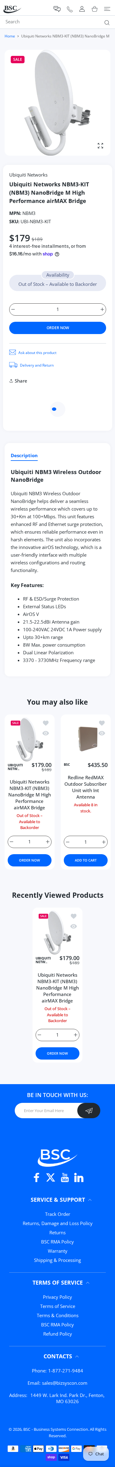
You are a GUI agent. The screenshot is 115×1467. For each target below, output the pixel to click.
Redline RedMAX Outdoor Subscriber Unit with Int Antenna (85, 787)
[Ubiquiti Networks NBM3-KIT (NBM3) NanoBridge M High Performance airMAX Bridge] (30, 739)
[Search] (105, 22)
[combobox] (60, 21)
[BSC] (58, 1157)
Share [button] (21, 381)
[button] (57, 9)
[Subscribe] (88, 1110)
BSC (67, 765)
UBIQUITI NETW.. (15, 767)
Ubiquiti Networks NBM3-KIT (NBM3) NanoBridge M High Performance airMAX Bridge (29, 795)
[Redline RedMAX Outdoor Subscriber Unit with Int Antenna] (86, 739)
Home (10, 36)
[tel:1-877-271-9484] (70, 9)
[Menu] (107, 9)
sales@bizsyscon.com (64, 1383)
